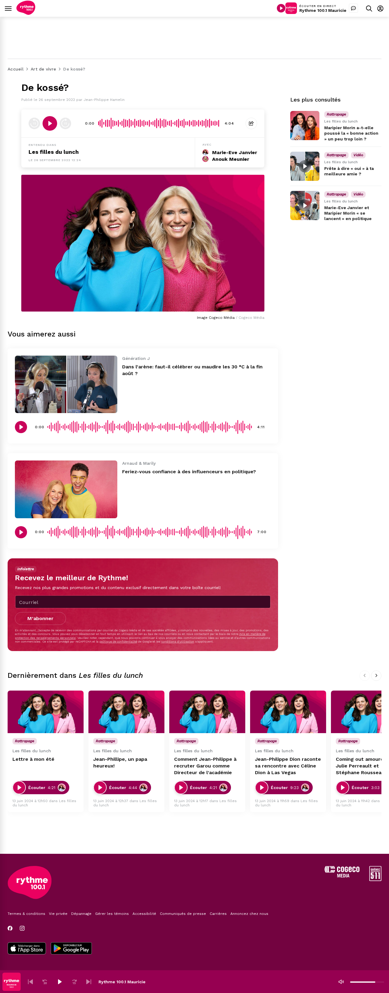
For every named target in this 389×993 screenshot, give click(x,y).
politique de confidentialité (118, 641)
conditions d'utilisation (177, 641)
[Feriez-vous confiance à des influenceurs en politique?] (66, 489)
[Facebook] (10, 928)
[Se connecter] (380, 8)
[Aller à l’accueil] (25, 13)
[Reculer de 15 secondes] (34, 123)
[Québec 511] (375, 879)
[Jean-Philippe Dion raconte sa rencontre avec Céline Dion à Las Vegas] (288, 712)
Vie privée (58, 914)
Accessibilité (144, 914)
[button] (30, 982)
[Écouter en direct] (281, 8)
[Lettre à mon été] (46, 712)
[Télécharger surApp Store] (27, 949)
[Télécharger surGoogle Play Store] (71, 949)
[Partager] (251, 123)
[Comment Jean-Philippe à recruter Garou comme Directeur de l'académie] (207, 712)
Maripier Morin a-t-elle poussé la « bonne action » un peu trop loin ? (351, 133)
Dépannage (81, 914)
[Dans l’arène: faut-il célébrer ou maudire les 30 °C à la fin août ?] (66, 384)
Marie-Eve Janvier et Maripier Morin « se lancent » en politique (348, 213)
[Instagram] (22, 928)
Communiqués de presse (183, 914)
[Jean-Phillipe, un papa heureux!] (126, 712)
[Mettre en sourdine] (341, 981)
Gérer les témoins (112, 914)
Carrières (218, 914)
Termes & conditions (26, 914)
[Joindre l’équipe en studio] (353, 8)
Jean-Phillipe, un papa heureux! (120, 762)
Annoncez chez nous (249, 914)
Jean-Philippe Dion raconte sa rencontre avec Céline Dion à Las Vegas (288, 765)
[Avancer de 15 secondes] (65, 123)
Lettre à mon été (33, 759)
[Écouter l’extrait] (50, 123)
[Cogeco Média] (342, 876)
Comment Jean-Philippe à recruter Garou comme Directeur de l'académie (205, 765)
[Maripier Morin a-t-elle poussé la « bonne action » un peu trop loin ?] (304, 125)
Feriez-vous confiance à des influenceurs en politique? (189, 471)
